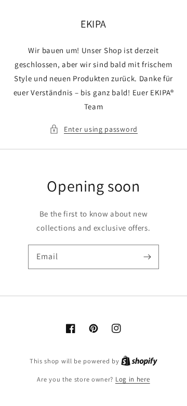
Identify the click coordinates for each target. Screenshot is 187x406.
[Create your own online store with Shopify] (139, 361)
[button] (93, 129)
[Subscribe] (147, 256)
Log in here (132, 379)
